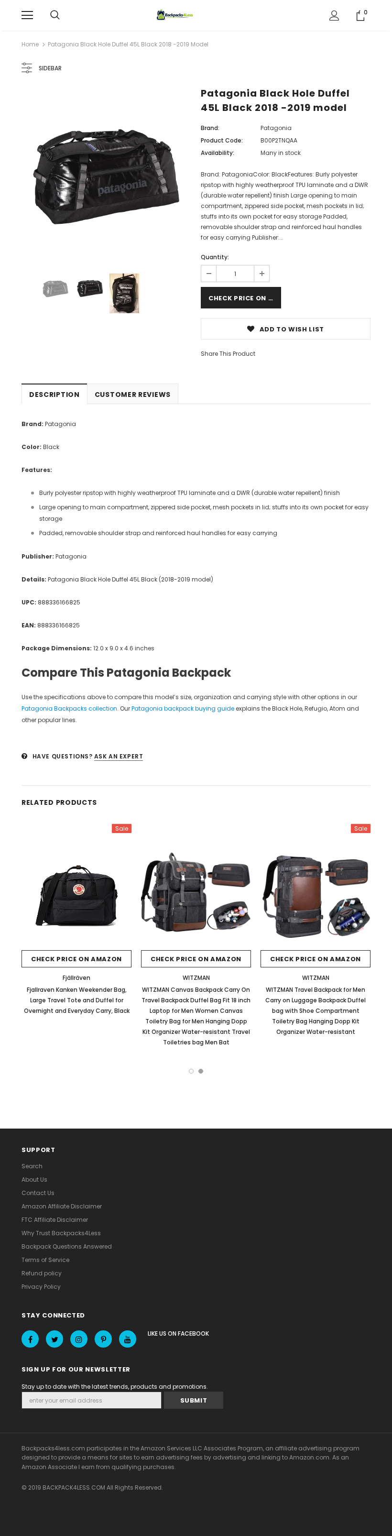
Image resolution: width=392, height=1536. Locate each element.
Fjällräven (76, 978)
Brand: (210, 128)
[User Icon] (334, 16)
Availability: (217, 153)
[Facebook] (30, 1339)
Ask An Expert (118, 756)
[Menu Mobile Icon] (27, 15)
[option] (106, 174)
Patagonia (276, 128)
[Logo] (176, 15)
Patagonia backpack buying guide (182, 708)
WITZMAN (196, 978)
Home (30, 44)
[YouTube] (127, 1339)
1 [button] (191, 1071)
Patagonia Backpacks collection (69, 708)
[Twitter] (54, 1339)
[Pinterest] (103, 1339)
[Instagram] (78, 1339)
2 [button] (200, 1071)
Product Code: (222, 140)
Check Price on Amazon (244, 298)
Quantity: (215, 257)
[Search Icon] (55, 15)
